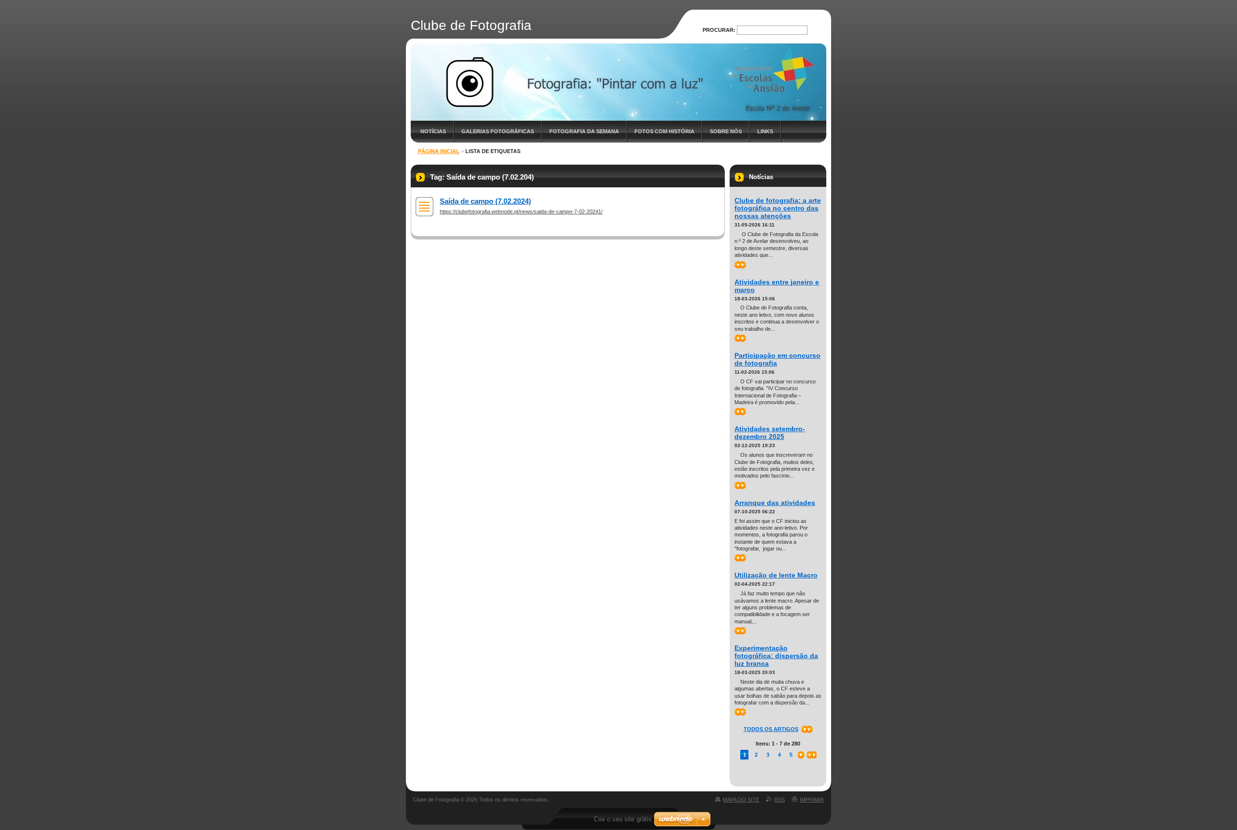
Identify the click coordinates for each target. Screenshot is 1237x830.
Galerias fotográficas (497, 131)
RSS (779, 799)
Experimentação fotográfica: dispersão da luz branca (776, 655)
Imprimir (812, 799)
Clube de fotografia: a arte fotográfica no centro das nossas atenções (777, 208)
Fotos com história (664, 131)
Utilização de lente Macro (776, 575)
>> (737, 264)
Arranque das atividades (774, 502)
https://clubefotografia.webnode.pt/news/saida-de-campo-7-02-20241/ (521, 211)
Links (765, 131)
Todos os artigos (771, 729)
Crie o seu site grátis (623, 819)
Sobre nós (726, 131)
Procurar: (719, 30)
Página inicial (439, 151)
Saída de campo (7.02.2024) (485, 201)
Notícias (433, 131)
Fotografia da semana (584, 131)
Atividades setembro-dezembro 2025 (769, 432)
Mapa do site (741, 799)
